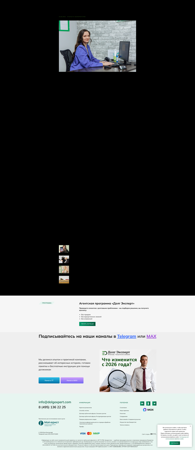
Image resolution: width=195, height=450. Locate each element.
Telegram (126, 336)
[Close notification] (190, 426)
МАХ (151, 336)
